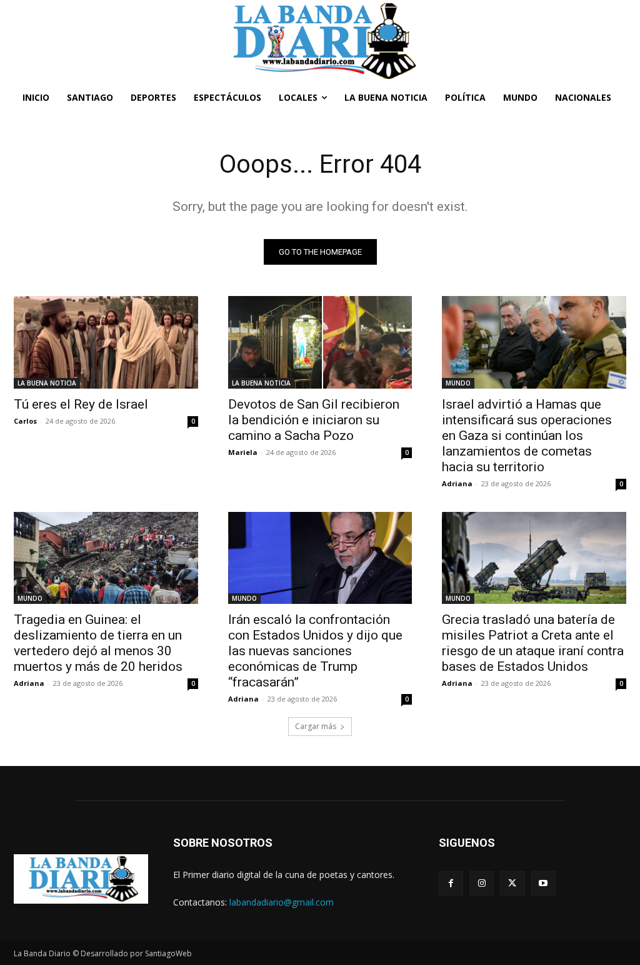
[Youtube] (543, 883)
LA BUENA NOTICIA (47, 383)
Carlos (25, 421)
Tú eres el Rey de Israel (81, 404)
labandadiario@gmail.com (281, 902)
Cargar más (315, 726)
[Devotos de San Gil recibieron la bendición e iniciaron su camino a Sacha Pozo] (320, 342)
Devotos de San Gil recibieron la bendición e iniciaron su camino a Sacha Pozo (313, 420)
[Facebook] (451, 883)
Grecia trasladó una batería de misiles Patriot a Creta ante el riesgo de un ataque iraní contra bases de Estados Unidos (533, 643)
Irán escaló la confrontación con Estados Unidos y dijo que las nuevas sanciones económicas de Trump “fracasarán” (315, 651)
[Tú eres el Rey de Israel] (106, 342)
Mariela (243, 452)
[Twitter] (512, 883)
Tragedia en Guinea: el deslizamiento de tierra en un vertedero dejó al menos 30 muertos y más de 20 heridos (98, 643)
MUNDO (458, 383)
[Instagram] (481, 883)
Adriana (457, 483)
